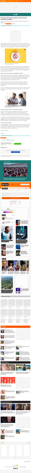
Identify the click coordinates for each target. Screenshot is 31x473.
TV (4, 334)
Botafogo (21, 345)
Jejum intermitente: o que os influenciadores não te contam (6, 386)
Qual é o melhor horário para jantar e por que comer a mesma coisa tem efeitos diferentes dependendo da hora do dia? (10, 397)
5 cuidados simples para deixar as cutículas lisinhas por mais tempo (10, 391)
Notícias (5, 177)
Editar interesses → (27, 188)
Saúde (6, 395)
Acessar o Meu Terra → (12, 184)
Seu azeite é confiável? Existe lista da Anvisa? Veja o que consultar (10, 436)
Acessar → (13, 215)
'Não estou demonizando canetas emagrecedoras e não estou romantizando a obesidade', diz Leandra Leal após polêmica (9, 431)
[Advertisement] (21, 397)
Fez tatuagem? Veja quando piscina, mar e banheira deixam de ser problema (23, 373)
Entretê (5, 345)
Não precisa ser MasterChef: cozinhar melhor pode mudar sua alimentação (24, 392)
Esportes (21, 429)
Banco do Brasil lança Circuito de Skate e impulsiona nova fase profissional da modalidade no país (25, 431)
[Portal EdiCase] (2, 133)
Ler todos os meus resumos (15, 198)
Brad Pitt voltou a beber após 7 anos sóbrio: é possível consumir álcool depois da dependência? (7, 425)
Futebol (5, 356)
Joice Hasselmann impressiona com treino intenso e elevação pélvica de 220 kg (8, 412)
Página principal (4, 1)
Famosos (21, 356)
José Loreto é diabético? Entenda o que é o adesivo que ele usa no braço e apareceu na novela (23, 412)
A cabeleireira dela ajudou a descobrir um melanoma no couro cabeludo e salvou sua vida (7, 373)
